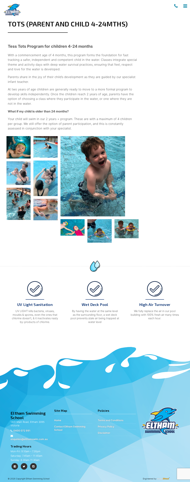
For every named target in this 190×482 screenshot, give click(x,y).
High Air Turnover (154, 304)
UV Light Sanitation (35, 304)
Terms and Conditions (110, 420)
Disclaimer (104, 432)
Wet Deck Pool (95, 304)
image (163, 478)
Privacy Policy (106, 426)
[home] (160, 421)
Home (57, 420)
